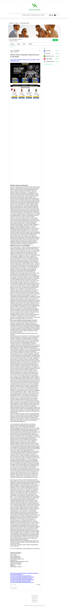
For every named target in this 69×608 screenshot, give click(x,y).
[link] (12, 43)
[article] (25, 320)
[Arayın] (50, 40)
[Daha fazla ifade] (14, 584)
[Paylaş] (39, 50)
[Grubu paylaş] (59, 40)
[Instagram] (50, 15)
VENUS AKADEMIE (34, 9)
